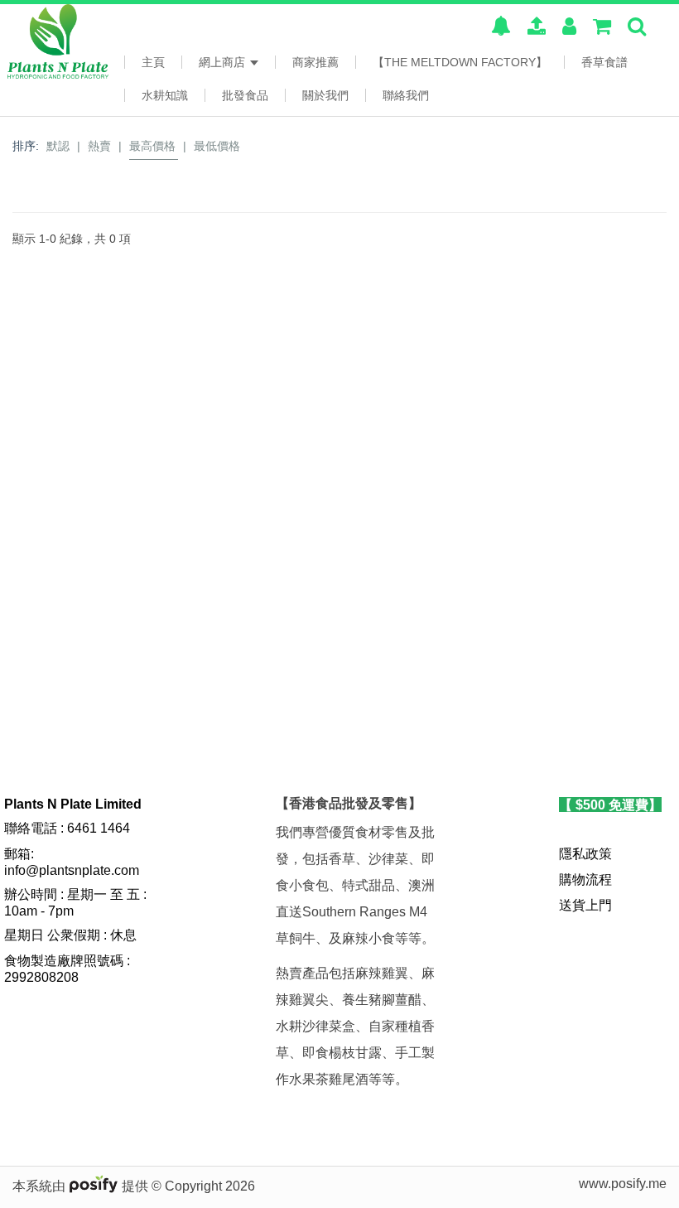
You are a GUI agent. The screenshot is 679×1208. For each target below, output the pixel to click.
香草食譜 (604, 62)
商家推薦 (315, 62)
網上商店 (223, 62)
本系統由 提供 (82, 1186)
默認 (58, 145)
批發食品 (245, 95)
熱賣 (99, 145)
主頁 (153, 62)
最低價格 (217, 145)
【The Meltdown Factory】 (460, 62)
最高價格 (152, 145)
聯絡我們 (406, 95)
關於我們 (325, 95)
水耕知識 (165, 95)
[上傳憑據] (536, 29)
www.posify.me (623, 1184)
